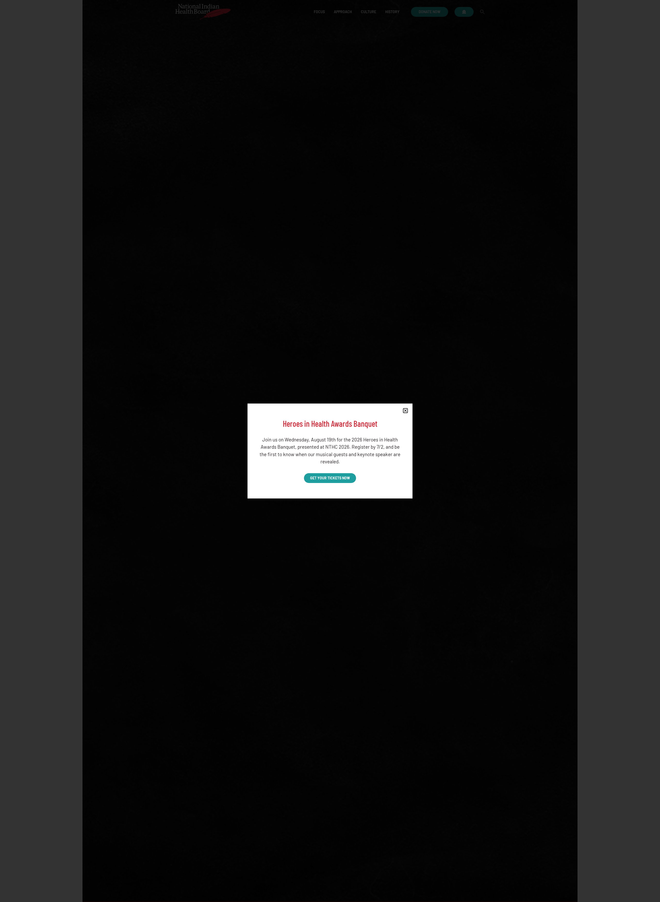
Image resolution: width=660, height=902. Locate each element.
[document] (330, 451)
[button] (405, 411)
